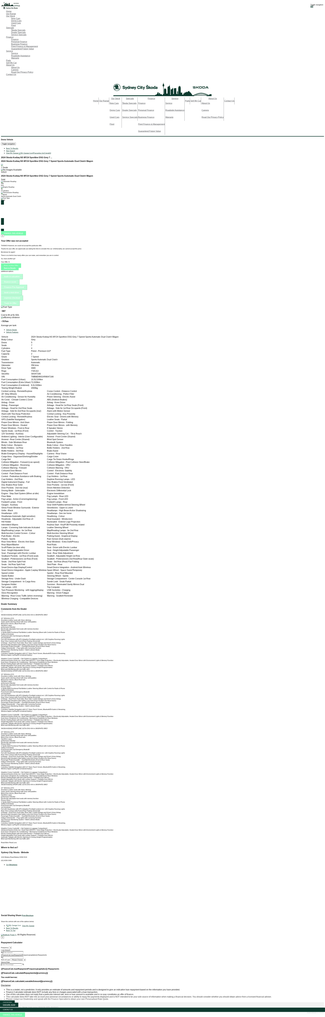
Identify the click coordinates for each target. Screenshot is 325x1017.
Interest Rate (5, 962)
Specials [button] (10, 28)
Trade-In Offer (10, 303)
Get (11, 865)
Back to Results (10, 268)
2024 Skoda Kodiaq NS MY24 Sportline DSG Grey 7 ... (26, 157)
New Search (10, 151)
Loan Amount (5, 950)
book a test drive (11, 292)
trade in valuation (12, 276)
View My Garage (28, 153)
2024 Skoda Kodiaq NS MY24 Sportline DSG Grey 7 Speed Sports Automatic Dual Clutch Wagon (47, 161)
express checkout (12, 298)
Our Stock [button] (10, 16)
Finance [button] (9, 37)
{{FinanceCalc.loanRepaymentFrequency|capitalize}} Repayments (24, 955)
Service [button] (9, 51)
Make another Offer (11, 266)
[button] (162, 985)
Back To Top (10, 930)
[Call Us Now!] (2, 80)
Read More (5, 842)
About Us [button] (10, 65)
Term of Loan (5, 960)
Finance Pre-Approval (14, 287)
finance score (10, 282)
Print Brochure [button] (27, 915)
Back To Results (12, 148)
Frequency (4, 948)
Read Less (13, 842)
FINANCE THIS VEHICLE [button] (12, 1015)
